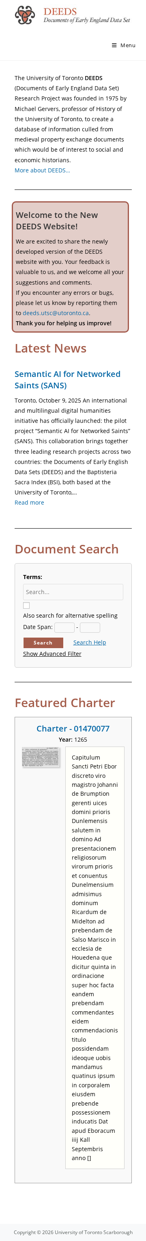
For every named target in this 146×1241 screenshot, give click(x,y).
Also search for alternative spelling (70, 615)
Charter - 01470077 (73, 728)
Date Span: (38, 627)
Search (43, 642)
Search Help (89, 642)
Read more (29, 502)
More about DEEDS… (42, 170)
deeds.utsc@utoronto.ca (56, 313)
